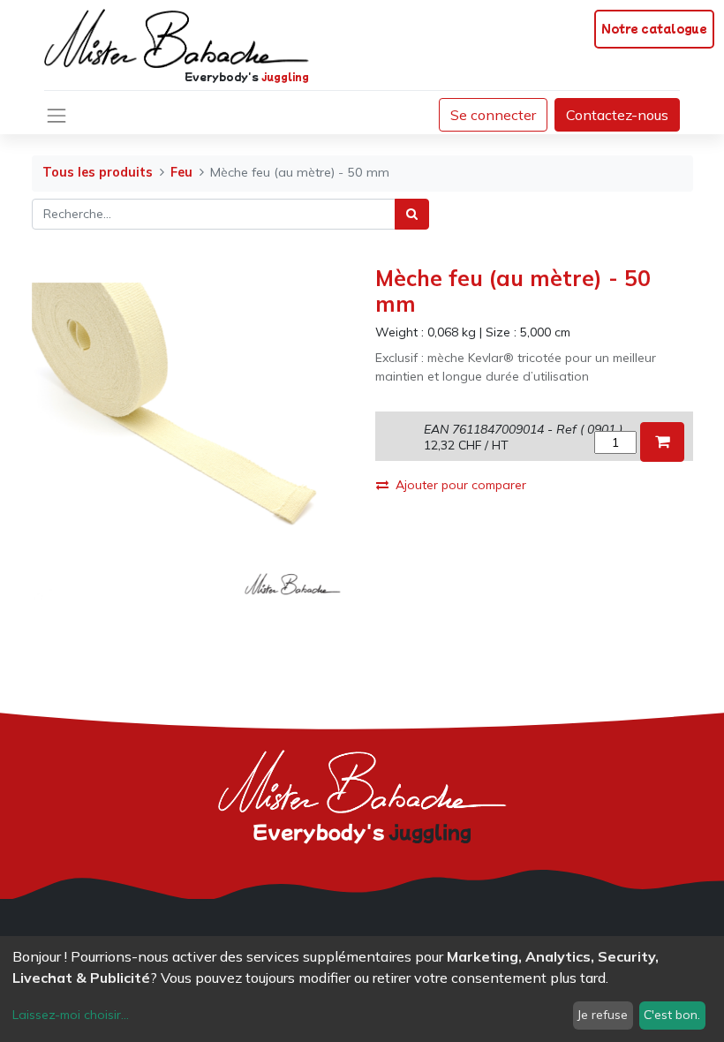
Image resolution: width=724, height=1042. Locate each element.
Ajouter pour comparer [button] (461, 485)
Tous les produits (97, 172)
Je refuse (602, 1015)
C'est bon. (672, 1015)
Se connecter (493, 115)
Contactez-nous (617, 115)
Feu (181, 172)
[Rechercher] (412, 214)
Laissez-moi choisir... (70, 1015)
